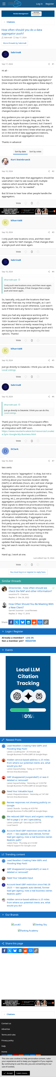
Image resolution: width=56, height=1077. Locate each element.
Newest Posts (13, 739)
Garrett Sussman (16, 610)
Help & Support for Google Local (21, 845)
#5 (53, 360)
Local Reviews (31, 610)
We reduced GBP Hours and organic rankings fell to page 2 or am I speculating (30, 818)
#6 (53, 396)
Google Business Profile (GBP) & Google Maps (27, 754)
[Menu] (4, 4)
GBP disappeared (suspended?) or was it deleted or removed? (27, 779)
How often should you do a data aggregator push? (21, 31)
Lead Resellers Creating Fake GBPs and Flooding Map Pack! (27, 747)
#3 (53, 232)
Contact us (6, 1023)
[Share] (49, 64)
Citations (24, 594)
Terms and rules (8, 1034)
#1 (53, 64)
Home (4, 1051)
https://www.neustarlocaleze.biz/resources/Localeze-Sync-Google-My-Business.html (28, 433)
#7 (53, 460)
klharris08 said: (10, 279)
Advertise (5, 1029)
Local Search (12, 825)
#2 (53, 171)
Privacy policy (7, 1040)
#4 (53, 271)
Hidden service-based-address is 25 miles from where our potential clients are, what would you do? (28, 762)
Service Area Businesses (17, 771)
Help (3, 1046)
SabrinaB (8, 37)
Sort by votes (35, 151)
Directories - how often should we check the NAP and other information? (30, 589)
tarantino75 (14, 594)
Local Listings (9, 369)
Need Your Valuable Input (20, 791)
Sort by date (20, 151)
